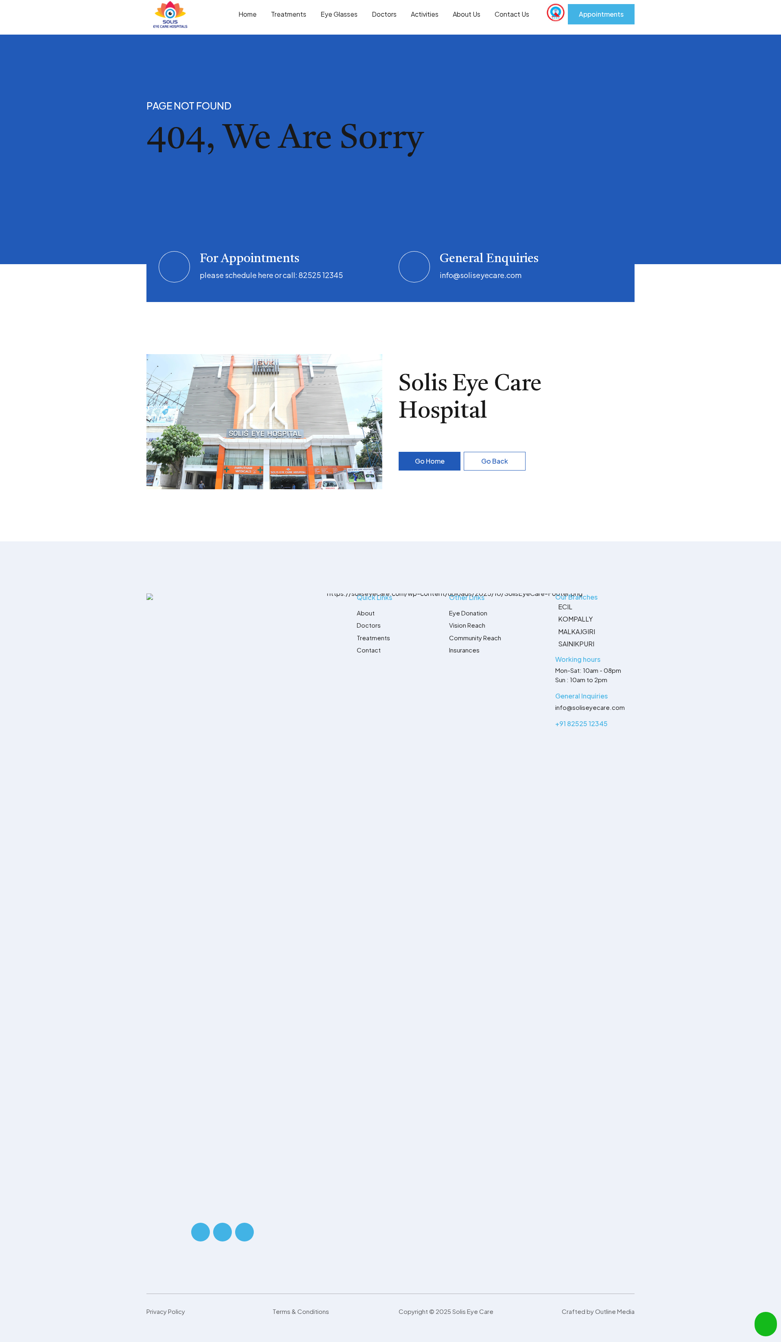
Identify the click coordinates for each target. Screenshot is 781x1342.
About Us (466, 14)
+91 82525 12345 (581, 723)
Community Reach (475, 637)
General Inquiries (581, 696)
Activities (424, 14)
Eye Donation (468, 613)
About (366, 613)
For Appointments (249, 259)
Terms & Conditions (301, 1311)
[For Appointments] (174, 266)
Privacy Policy (165, 1311)
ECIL (565, 606)
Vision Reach (467, 625)
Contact (369, 650)
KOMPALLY (575, 619)
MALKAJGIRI (576, 631)
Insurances (464, 650)
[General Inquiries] (545, 696)
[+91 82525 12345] (545, 724)
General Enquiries (489, 259)
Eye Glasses (339, 14)
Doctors (384, 14)
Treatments (288, 14)
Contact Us (512, 14)
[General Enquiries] (414, 266)
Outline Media (615, 1311)
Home (247, 14)
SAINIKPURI (576, 643)
